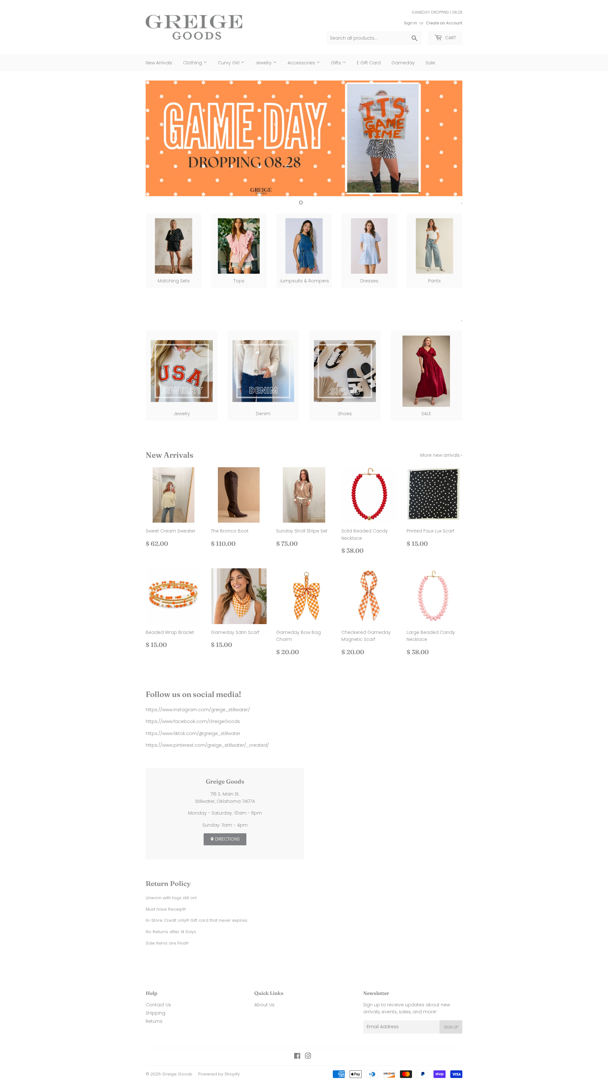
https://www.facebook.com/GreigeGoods (193, 721)
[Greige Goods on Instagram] (308, 1057)
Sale (430, 63)
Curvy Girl (229, 63)
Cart (450, 38)
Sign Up (451, 1027)
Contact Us (158, 1005)
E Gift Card (369, 63)
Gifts (336, 63)
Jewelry (264, 63)
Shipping (155, 1013)
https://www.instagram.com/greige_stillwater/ (198, 710)
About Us (264, 1005)
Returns (154, 1021)
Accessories (302, 63)
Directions (227, 839)
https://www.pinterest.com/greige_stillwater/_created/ (207, 745)
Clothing (193, 63)
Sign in (410, 23)
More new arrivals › (441, 455)
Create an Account (444, 23)
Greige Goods (177, 1074)
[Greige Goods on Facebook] (297, 1057)
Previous (159, 138)
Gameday (403, 63)
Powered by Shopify (219, 1074)
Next (449, 138)
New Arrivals (159, 63)
